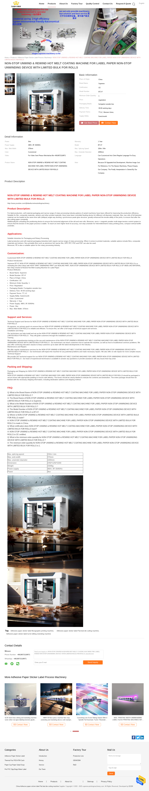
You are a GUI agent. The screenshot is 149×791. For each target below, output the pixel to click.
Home (41, 4)
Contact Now (110, 123)
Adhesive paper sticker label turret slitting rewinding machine (28, 634)
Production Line (78, 756)
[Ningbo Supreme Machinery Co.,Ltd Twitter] (138, 737)
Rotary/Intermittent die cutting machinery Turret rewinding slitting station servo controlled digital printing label (56, 719)
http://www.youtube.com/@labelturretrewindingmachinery (28, 203)
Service (41, 765)
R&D (74, 765)
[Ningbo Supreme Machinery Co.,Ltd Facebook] (133, 737)
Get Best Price (90, 123)
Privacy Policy (106, 781)
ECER (131, 786)
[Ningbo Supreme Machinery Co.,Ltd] (16, 4)
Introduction (43, 756)
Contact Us (108, 4)
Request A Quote (123, 4)
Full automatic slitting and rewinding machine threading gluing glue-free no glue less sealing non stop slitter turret (127, 719)
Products (52, 4)
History (41, 760)
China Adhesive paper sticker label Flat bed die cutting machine (37, 786)
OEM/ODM (77, 760)
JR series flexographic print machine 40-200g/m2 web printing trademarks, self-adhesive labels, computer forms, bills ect (21, 719)
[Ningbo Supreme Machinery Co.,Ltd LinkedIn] (142, 737)
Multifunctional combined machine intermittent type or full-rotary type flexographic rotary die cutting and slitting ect (92, 719)
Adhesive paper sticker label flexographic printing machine (32, 631)
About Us (63, 4)
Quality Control (92, 4)
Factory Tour (77, 4)
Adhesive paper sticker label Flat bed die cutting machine (78, 631)
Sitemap (90, 781)
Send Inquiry (93, 662)
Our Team (42, 769)
